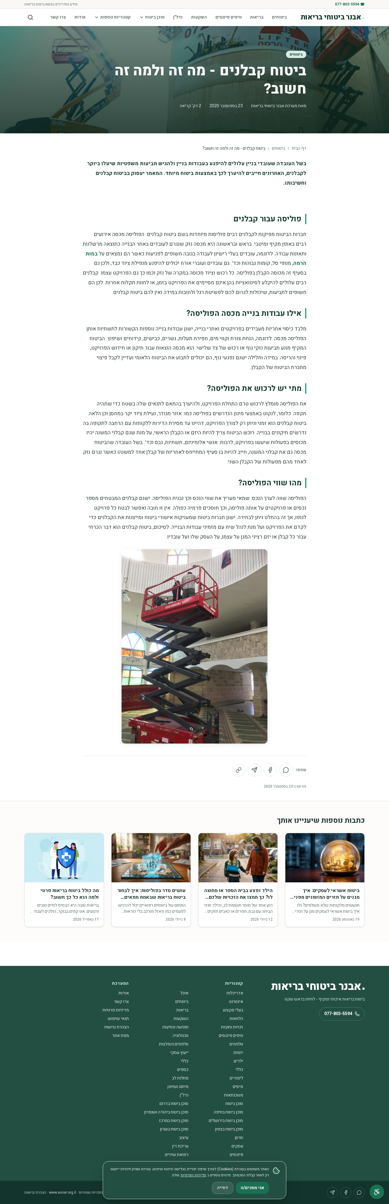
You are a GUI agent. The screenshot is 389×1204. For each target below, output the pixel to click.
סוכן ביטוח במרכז (173, 1120)
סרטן (239, 1137)
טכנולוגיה (180, 1035)
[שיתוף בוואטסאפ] (286, 770)
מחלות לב (180, 1078)
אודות (80, 17)
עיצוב (183, 1137)
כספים (182, 1069)
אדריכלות (234, 993)
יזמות (238, 1052)
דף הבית (299, 148)
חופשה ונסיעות (175, 1027)
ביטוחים (279, 17)
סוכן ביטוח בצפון (229, 1129)
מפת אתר (120, 1035)
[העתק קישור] (238, 770)
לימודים (236, 1078)
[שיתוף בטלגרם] (254, 770)
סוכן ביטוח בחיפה (228, 1112)
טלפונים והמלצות (173, 1044)
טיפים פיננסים (228, 17)
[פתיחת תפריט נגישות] (377, 1192)
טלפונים (236, 1044)
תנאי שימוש (118, 1018)
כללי (184, 1061)
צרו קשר (58, 17)
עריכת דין (180, 1146)
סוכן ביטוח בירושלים (226, 1120)
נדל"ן (178, 17)
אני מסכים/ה (252, 1188)
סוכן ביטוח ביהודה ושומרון (166, 1112)
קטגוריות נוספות (115, 17)
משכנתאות (233, 1095)
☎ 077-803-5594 (350, 4)
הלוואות (236, 1018)
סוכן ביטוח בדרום (174, 1103)
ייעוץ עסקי (179, 1052)
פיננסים (236, 1154)
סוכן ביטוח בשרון (174, 1129)
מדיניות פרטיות (115, 1010)
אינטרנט (236, 1001)
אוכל (184, 993)
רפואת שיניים (176, 1154)
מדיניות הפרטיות (193, 1175)
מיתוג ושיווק (177, 1086)
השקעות (199, 17)
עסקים (237, 1146)
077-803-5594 (338, 1014)
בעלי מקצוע (233, 1010)
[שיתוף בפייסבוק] (270, 770)
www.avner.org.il (62, 1192)
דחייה (222, 1188)
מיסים (238, 1086)
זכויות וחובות (232, 1027)
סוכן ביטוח (155, 17)
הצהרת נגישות (116, 1027)
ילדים (238, 1061)
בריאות (256, 17)
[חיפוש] (30, 17)
